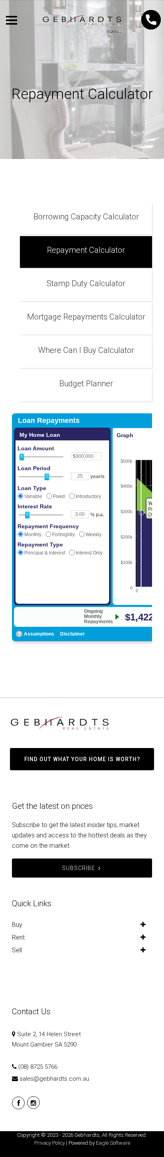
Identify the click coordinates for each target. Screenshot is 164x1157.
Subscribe (78, 868)
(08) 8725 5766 (37, 1066)
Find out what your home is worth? (82, 759)
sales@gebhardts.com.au (54, 1078)
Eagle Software (113, 1143)
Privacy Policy (49, 1143)
